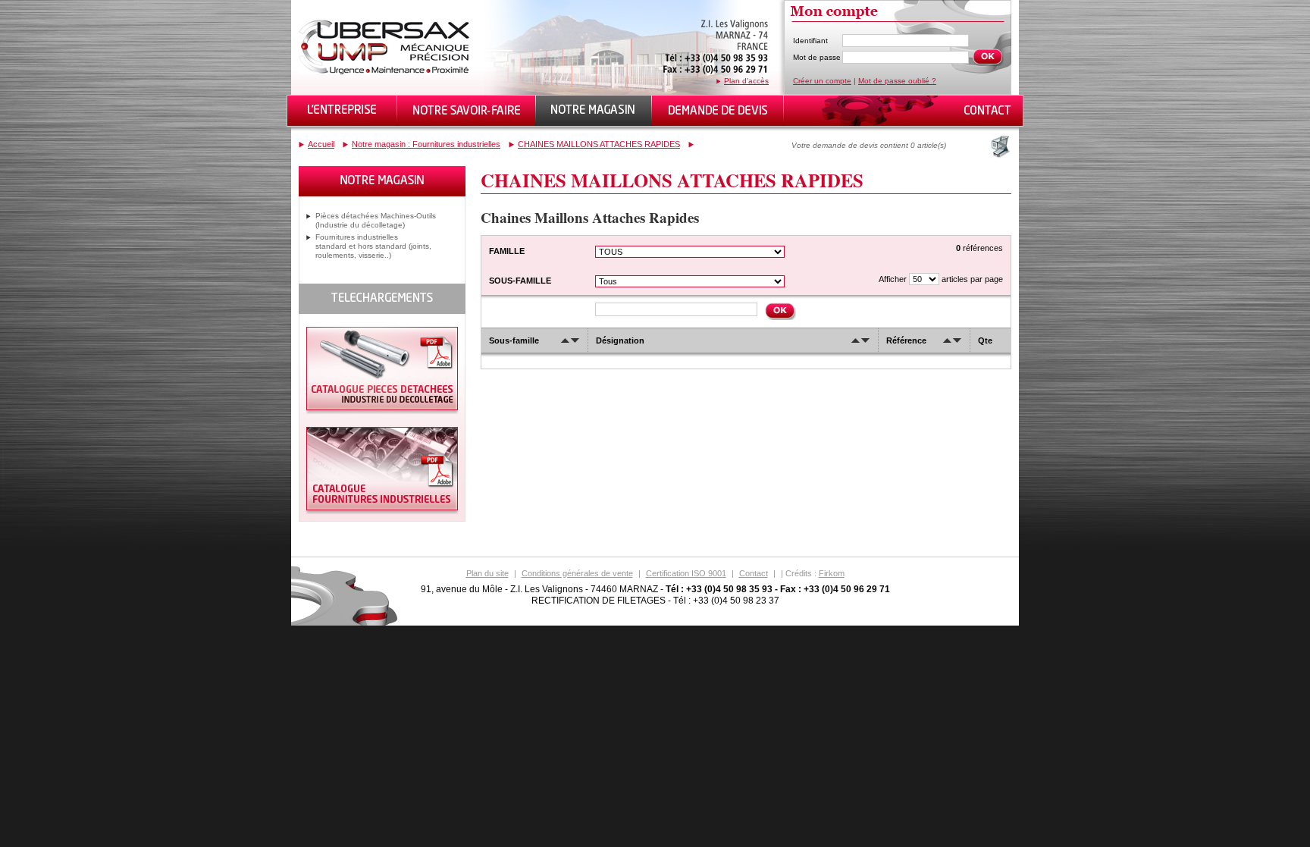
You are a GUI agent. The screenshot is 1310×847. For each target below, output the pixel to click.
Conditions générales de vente (577, 573)
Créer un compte (822, 81)
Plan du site (487, 573)
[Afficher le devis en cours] (999, 146)
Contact (753, 573)
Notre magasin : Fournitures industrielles (426, 144)
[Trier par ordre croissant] (565, 340)
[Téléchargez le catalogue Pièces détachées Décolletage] (382, 411)
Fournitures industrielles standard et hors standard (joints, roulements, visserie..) (373, 246)
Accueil (321, 144)
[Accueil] (386, 71)
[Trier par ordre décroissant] (575, 340)
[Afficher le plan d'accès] (716, 74)
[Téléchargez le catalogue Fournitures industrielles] (382, 511)
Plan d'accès (746, 81)
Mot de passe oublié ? (897, 81)
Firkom (832, 573)
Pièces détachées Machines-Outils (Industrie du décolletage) (375, 220)
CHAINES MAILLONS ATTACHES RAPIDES (599, 144)
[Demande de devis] (718, 111)
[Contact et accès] (986, 111)
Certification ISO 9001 (686, 573)
